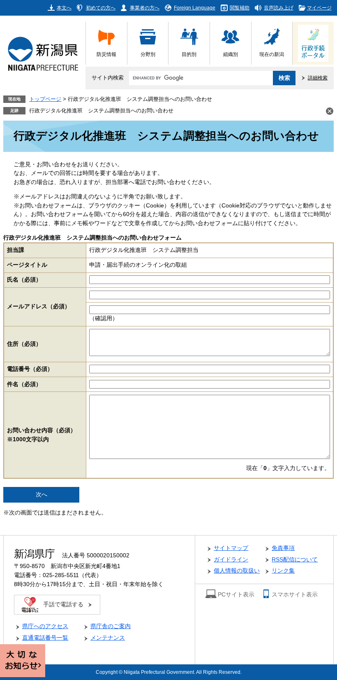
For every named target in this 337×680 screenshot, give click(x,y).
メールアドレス (38, 306)
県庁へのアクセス (45, 626)
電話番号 (30, 369)
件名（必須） (24, 384)
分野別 (148, 54)
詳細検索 (318, 77)
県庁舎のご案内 (110, 626)
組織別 (230, 54)
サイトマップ (231, 548)
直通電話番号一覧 (45, 638)
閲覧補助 (239, 7)
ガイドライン (231, 560)
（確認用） (103, 318)
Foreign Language (194, 7)
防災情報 (106, 54)
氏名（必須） (24, 280)
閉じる (329, 111)
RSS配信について (295, 560)
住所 (24, 344)
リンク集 (283, 571)
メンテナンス (107, 638)
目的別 (189, 54)
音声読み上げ (278, 7)
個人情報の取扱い (237, 571)
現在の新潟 (271, 54)
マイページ (319, 7)
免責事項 (283, 548)
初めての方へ (100, 7)
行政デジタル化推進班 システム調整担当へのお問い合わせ (101, 111)
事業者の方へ (144, 7)
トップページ (45, 99)
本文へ (64, 7)
